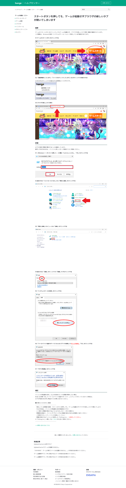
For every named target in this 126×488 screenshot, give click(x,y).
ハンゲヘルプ (18, 9)
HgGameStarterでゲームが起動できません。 (47, 447)
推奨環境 (57, 472)
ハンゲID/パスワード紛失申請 (63, 474)
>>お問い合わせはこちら (42, 425)
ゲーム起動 (40, 9)
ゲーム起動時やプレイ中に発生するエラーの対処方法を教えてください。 (55, 454)
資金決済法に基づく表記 (40, 479)
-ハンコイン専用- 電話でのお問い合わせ (67, 481)
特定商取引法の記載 (39, 476)
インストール (20, 26)
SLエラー (18, 32)
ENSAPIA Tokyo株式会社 (93, 472)
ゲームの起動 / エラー (29, 9)
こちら (54, 419)
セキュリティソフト (22, 29)
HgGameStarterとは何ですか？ (43, 444)
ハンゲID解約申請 (60, 476)
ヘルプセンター (32, 3)
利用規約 (35, 472)
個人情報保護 (37, 474)
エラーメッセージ (21, 18)
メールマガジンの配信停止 (63, 479)
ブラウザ (18, 24)
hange (18, 3)
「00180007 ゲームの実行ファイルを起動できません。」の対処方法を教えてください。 (60, 450)
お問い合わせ (106, 3)
